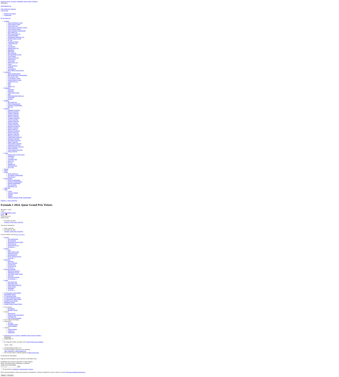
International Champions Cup (16, 37)
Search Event (11, 313)
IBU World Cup (12, 102)
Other (5, 189)
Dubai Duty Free (12, 283)
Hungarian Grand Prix (14, 126)
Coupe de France (12, 65)
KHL (9, 83)
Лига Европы (12, 240)
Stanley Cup (11, 86)
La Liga (10, 45)
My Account (4, 18)
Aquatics (10, 194)
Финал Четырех (12, 263)
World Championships (14, 73)
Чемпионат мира (13, 253)
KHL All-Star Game (13, 252)
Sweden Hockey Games (14, 80)
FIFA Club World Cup (14, 34)
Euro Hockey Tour (13, 77)
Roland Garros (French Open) (16, 154)
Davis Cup (11, 161)
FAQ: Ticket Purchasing (14, 318)
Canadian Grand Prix (14, 118)
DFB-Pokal (11, 51)
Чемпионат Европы (14, 271)
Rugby (6, 172)
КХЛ (9, 250)
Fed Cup (10, 162)
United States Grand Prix (15, 137)
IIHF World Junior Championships (17, 75)
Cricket (10, 191)
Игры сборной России (14, 256)
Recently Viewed (12, 310)
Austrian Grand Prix (13, 121)
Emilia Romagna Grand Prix (16, 146)
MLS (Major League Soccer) (16, 70)
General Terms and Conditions (34, 342)
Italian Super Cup (13, 62)
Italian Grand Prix (13, 129)
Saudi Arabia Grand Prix (15, 143)
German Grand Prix (13, 124)
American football (13, 193)
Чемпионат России (13, 272)
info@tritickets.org (6, 6)
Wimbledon (11, 156)
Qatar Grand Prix (12, 151)
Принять (3, 375)
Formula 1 (7, 108)
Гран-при (10, 275)
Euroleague (11, 89)
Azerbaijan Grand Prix (14, 145)
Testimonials (7, 15)
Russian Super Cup (13, 58)
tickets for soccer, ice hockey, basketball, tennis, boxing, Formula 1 (19, 1)
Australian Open (12, 159)
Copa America (12, 69)
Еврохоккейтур (12, 255)
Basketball (7, 88)
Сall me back (4, 10)
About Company (12, 329)
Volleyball (7, 188)
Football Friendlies (13, 35)
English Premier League (14, 38)
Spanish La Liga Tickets (11, 301)
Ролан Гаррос (12, 286)
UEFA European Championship (17, 31)
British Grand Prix (13, 123)
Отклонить (10, 375)
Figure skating (8, 178)
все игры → (11, 258)
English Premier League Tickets (13, 304)
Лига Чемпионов (13, 239)
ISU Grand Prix (12, 185)
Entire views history (20, 234)
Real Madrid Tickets (10, 294)
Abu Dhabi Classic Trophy (15, 274)
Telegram (13, 9)
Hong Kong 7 (12, 177)
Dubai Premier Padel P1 (14, 285)
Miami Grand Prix (13, 142)
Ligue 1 (10, 64)
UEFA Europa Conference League (17, 27)
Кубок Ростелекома (13, 277)
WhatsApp (7, 9)
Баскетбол (7, 259)
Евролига (11, 261)
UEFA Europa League (14, 24)
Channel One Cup (13, 81)
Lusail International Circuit (8, 213)
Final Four (11, 91)
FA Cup (10, 40)
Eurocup (10, 99)
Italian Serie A (12, 59)
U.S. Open (11, 158)
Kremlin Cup (11, 164)
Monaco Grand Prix (13, 116)
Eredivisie (10, 67)
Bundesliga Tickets (9, 302)
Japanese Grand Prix (13, 134)
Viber (2, 9)
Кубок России (12, 244)
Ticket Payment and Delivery (16, 315)
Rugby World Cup (13, 174)
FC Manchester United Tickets (12, 299)
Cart (9, 18)
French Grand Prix (13, 119)
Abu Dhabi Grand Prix (14, 140)
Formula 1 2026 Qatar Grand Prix (13, 222)
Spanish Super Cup (13, 48)
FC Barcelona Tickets (10, 296)
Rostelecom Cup (12, 186)
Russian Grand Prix (13, 132)
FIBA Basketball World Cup (16, 96)
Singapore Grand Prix (14, 131)
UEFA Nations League (14, 29)
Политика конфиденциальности (75, 372)
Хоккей (6, 248)
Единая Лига (12, 264)
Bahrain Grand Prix (13, 112)
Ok (19, 366)
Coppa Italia (11, 61)
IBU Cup (10, 107)
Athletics (10, 196)
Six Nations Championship (15, 175)
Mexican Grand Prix (13, 135)
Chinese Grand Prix (13, 113)
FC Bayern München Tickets (12, 297)
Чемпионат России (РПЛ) (15, 242)
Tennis (6, 153)
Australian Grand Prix (14, 110)
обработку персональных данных (23, 369)
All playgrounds (12, 326)
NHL (9, 85)
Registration (11, 308)
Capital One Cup (12, 43)
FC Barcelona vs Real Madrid (12, 293)
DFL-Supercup (12, 53)
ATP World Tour (12, 166)
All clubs (10, 323)
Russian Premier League (14, 54)
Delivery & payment (10, 13)
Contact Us (11, 331)
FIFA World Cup (12, 32)
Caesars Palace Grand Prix (15, 150)
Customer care (12, 316)
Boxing (6, 169)
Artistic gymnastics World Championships (19, 197)
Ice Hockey (7, 72)
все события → (12, 279)
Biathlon (6, 100)
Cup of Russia (12, 56)
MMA (6, 170)
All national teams (13, 324)
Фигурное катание (9, 269)
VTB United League (13, 92)
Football (6, 21)
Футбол (6, 237)
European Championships (15, 105)
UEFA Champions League (15, 23)
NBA (9, 94)
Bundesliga (11, 50)
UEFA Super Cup (13, 26)
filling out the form (33, 352)
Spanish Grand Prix (13, 115)
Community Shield (13, 42)
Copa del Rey (11, 46)
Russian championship (14, 183)
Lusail (2, 214)
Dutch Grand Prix (13, 148)
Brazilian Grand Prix (13, 139)
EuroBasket (11, 97)
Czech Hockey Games (14, 78)
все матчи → (11, 247)
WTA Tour (11, 167)
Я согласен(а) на (17, 369)
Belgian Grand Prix (13, 127)
